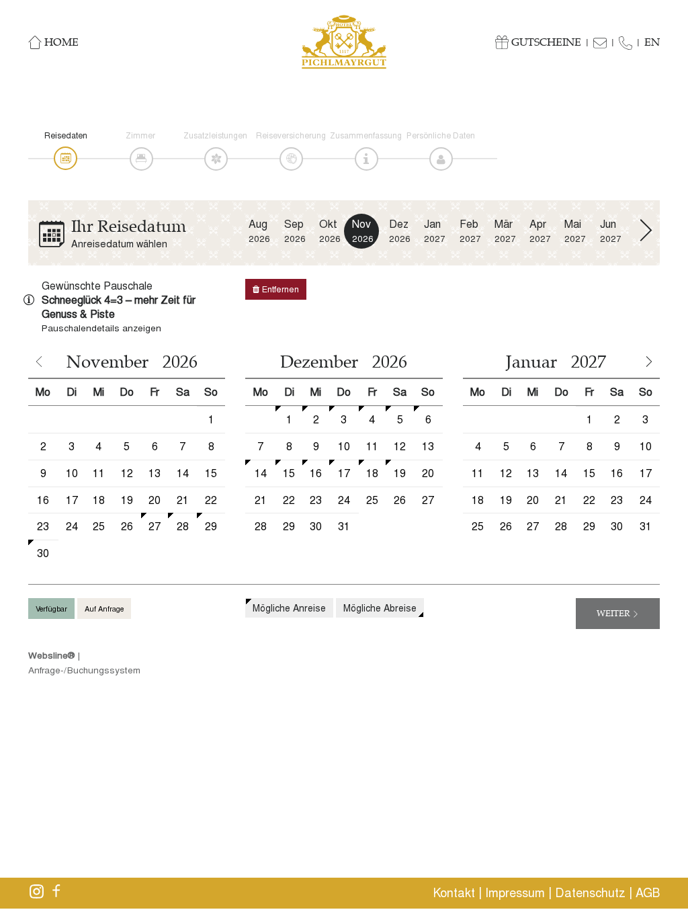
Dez (400, 231)
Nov (363, 230)
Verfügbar (51, 608)
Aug (259, 231)
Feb (470, 231)
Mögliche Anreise (289, 607)
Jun (610, 231)
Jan (434, 231)
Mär (505, 231)
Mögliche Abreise (380, 607)
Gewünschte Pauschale (97, 285)
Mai (575, 231)
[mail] (604, 41)
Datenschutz (590, 892)
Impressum (515, 892)
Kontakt (454, 892)
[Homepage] (344, 42)
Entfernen (279, 289)
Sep (295, 231)
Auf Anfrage (104, 608)
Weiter (614, 613)
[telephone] (630, 41)
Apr (540, 231)
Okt (330, 231)
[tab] (65, 158)
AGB (648, 892)
